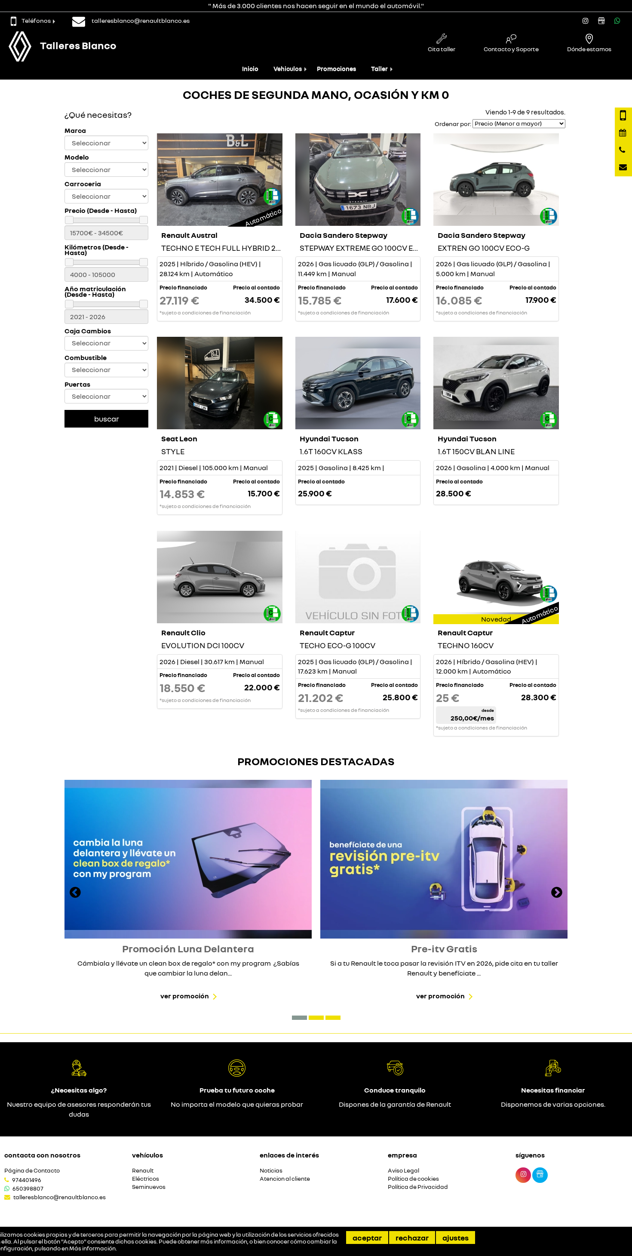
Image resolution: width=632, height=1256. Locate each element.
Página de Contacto (32, 1170)
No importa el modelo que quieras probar (237, 1104)
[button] (299, 1017)
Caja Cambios (87, 331)
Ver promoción (184, 995)
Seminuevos (149, 1187)
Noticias (271, 1170)
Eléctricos (145, 1179)
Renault (142, 1170)
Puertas (77, 384)
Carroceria (82, 184)
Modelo (76, 157)
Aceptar (367, 1237)
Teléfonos (36, 20)
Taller (379, 68)
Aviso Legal (403, 1170)
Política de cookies (413, 1179)
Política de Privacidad (418, 1187)
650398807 (27, 1188)
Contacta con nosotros (42, 1155)
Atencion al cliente (285, 1179)
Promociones (336, 68)
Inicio (250, 68)
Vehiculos (287, 68)
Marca (75, 130)
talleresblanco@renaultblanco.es (59, 1197)
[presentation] (75, 893)
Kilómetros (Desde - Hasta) (96, 250)
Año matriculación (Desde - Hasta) (95, 291)
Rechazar (412, 1237)
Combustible (85, 357)
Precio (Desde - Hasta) (100, 210)
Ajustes (455, 1237)
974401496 (26, 1179)
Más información (92, 1248)
